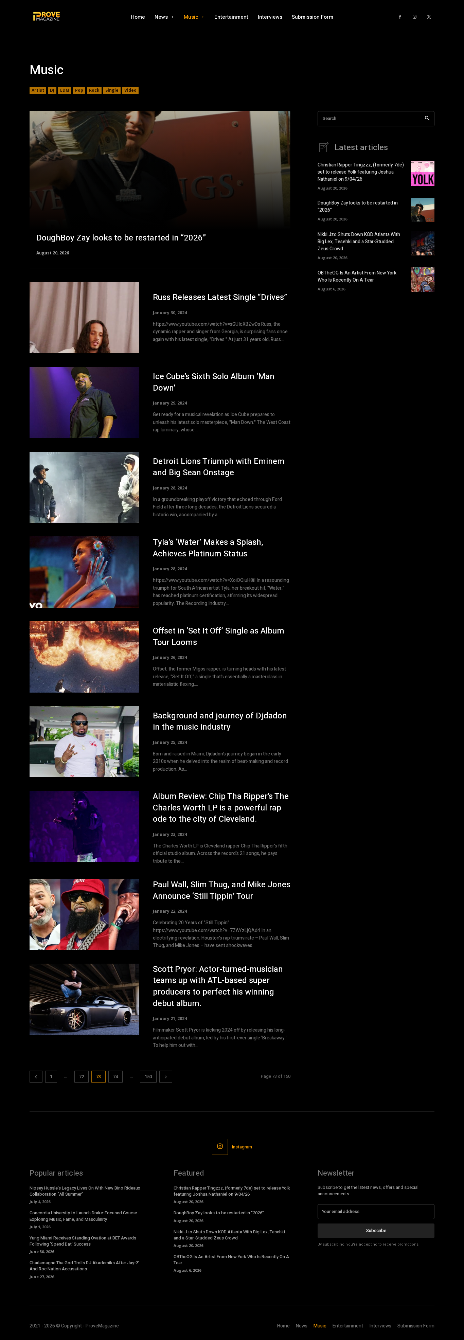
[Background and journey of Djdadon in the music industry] (84, 742)
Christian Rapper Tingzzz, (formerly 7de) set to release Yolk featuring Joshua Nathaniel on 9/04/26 (361, 172)
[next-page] (165, 1077)
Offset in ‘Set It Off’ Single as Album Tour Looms (218, 636)
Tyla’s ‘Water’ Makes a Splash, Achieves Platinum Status (208, 548)
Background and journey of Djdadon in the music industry (220, 721)
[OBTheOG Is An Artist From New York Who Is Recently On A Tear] (422, 279)
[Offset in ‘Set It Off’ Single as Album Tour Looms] (84, 657)
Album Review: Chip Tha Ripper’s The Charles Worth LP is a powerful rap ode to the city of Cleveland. (221, 807)
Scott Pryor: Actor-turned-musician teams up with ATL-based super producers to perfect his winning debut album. (218, 986)
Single (112, 90)
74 (115, 1076)
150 (148, 1076)
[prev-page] (36, 1077)
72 (81, 1076)
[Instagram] (414, 17)
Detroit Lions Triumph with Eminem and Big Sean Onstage (219, 467)
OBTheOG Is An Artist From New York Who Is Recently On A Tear (357, 276)
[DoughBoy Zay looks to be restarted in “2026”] (160, 182)
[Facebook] (400, 17)
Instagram (242, 1147)
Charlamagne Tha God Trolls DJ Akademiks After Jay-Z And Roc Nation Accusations (84, 1265)
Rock (94, 90)
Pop (79, 90)
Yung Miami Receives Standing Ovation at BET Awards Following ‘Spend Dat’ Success (83, 1241)
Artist (38, 90)
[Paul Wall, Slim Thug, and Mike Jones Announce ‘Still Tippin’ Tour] (84, 914)
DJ (52, 90)
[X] (428, 17)
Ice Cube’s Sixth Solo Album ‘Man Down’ (213, 382)
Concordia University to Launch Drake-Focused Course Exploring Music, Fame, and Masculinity (83, 1216)
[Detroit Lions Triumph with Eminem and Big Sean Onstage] (84, 487)
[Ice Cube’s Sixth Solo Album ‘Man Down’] (84, 402)
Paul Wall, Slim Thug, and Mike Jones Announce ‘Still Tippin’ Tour (221, 890)
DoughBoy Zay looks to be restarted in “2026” (219, 1213)
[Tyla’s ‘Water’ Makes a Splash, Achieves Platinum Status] (84, 572)
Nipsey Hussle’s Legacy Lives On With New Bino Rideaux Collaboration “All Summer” (85, 1191)
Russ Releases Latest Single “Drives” (220, 297)
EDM (64, 90)
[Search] (427, 118)
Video (130, 90)
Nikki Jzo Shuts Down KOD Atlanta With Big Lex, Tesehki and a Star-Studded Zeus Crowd (359, 241)
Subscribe (376, 1230)
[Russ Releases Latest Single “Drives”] (84, 317)
